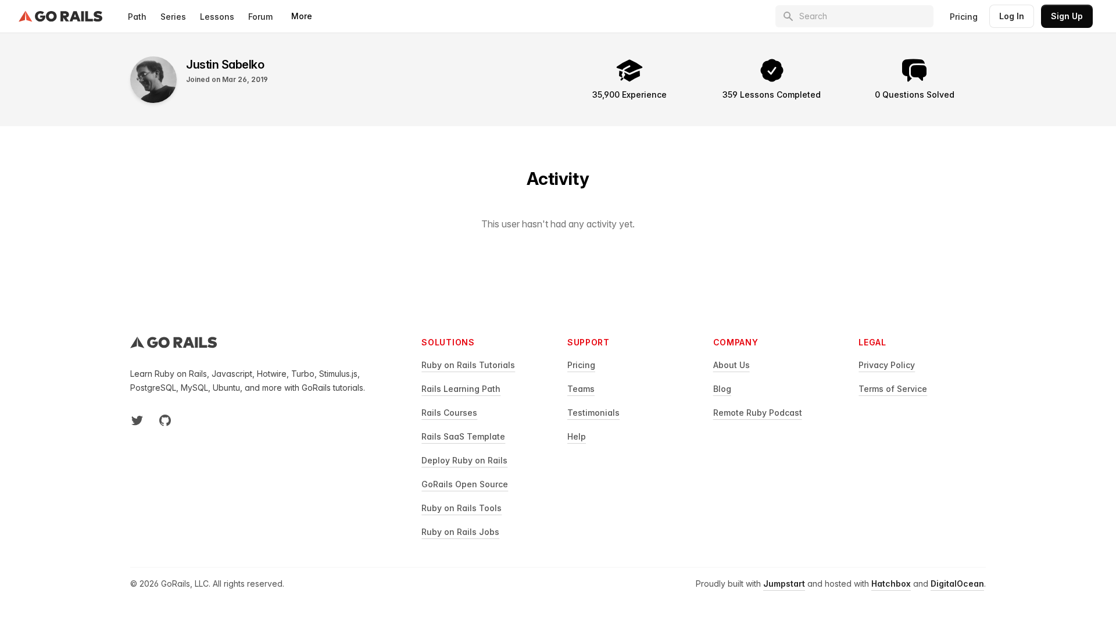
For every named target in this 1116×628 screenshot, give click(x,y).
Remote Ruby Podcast (757, 413)
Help (576, 436)
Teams (581, 389)
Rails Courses (449, 413)
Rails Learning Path (460, 389)
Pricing (964, 17)
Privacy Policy (887, 365)
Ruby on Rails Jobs (460, 532)
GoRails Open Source (464, 484)
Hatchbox (891, 583)
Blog (722, 389)
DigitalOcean (957, 583)
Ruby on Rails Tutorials (468, 365)
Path (137, 17)
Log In (1011, 16)
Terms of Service (893, 389)
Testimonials (593, 413)
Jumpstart (784, 583)
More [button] (301, 16)
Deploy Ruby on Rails (464, 460)
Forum (260, 17)
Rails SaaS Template (463, 436)
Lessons (217, 17)
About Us (731, 365)
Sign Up (1067, 16)
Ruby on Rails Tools (461, 508)
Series (173, 17)
